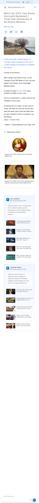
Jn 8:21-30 (21, 91)
